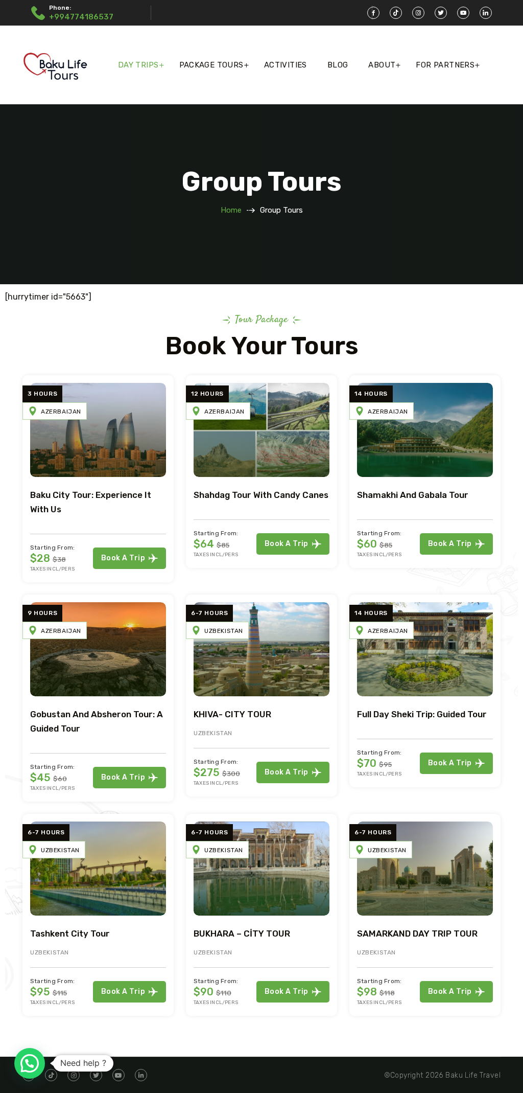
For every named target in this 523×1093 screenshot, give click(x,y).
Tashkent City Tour (70, 933)
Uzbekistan (223, 630)
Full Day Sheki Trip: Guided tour (422, 714)
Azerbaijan (61, 411)
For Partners (445, 65)
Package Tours (211, 65)
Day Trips (138, 65)
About (381, 65)
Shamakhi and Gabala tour (412, 495)
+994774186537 (81, 16)
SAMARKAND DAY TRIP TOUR (417, 933)
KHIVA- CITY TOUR (232, 714)
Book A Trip (123, 558)
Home (231, 210)
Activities (285, 65)
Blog (337, 65)
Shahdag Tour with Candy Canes (261, 495)
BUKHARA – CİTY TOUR (242, 933)
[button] (29, 1063)
